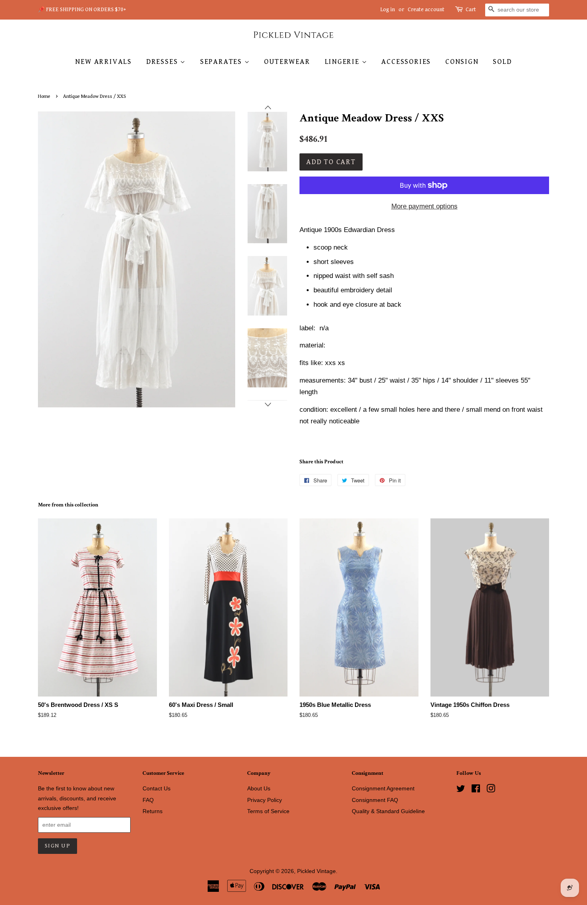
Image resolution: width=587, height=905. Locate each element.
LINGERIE (343, 62)
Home (44, 96)
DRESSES (163, 62)
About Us (258, 788)
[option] (261, 141)
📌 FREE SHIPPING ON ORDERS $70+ (82, 9)
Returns (153, 811)
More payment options (424, 206)
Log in (387, 9)
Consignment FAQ (375, 800)
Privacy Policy (264, 800)
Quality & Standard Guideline (388, 811)
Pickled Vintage (316, 871)
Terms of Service (268, 811)
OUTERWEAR (287, 62)
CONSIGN (462, 62)
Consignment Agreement (383, 788)
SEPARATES (222, 62)
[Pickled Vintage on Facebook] (475, 790)
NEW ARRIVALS (103, 62)
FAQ (148, 800)
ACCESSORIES (406, 62)
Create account (426, 9)
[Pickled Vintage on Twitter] (460, 790)
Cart (471, 9)
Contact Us (157, 788)
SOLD (502, 62)
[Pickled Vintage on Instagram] (490, 790)
